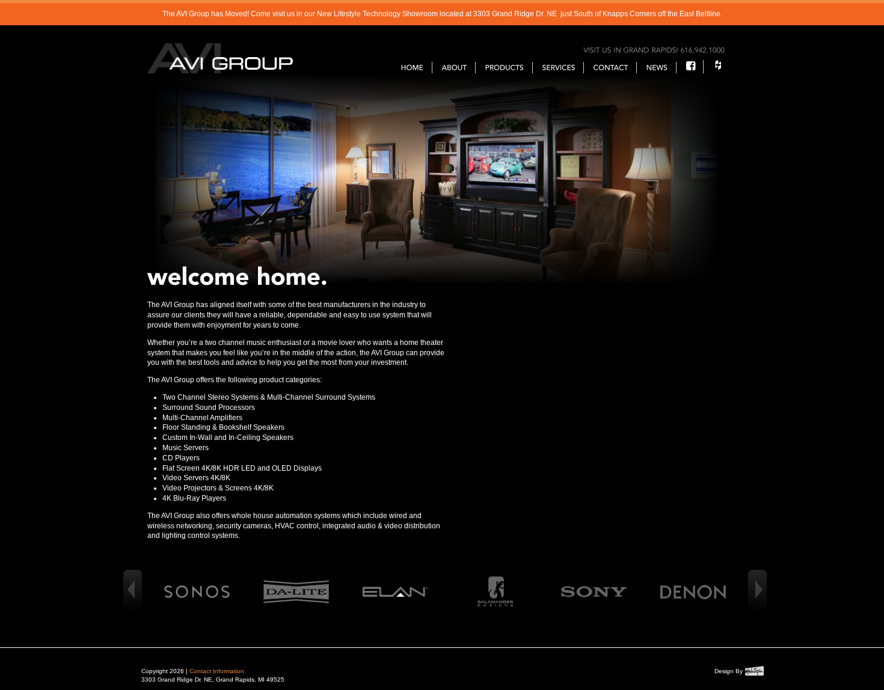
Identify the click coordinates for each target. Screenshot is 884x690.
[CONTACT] (611, 67)
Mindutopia (754, 671)
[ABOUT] (454, 67)
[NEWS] (657, 67)
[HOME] (412, 67)
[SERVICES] (559, 67)
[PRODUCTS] (504, 67)
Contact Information (216, 671)
